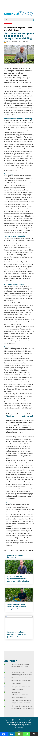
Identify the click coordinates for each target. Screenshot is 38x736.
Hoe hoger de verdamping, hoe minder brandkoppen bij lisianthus (22, 707)
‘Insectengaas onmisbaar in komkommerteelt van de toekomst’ (20, 666)
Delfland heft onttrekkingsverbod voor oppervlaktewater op (19, 695)
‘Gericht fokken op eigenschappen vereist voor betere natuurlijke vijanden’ (18, 578)
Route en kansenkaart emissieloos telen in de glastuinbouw (16, 634)
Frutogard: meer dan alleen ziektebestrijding (20, 688)
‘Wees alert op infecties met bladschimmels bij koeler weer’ (21, 679)
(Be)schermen (16, 683)
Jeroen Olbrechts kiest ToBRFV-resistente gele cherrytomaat (16, 606)
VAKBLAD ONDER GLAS (13, 42)
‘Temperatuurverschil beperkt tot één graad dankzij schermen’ (22, 701)
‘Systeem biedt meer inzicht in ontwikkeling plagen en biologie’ (22, 673)
